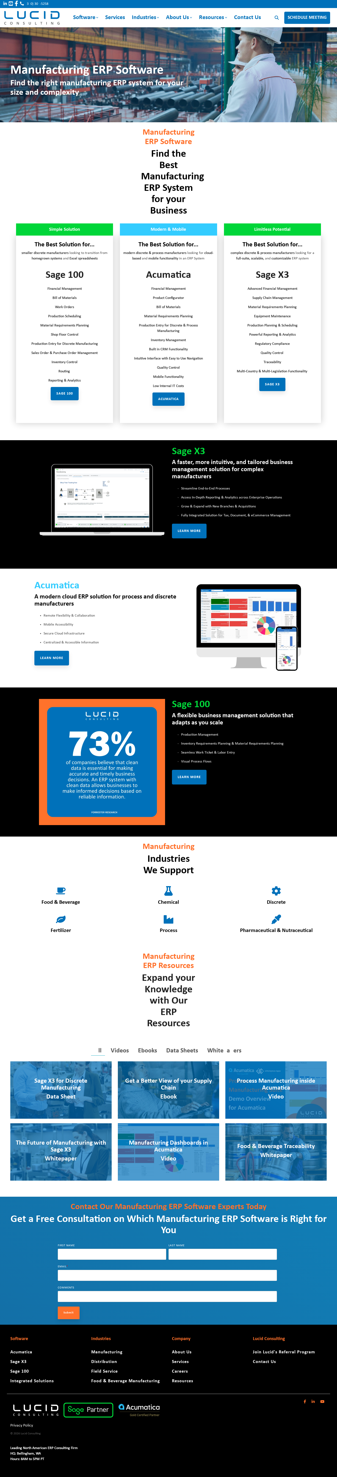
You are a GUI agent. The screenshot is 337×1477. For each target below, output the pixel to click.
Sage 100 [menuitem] (19, 1371)
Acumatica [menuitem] (21, 1352)
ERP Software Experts (206, 1207)
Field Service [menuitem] (104, 1371)
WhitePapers (224, 1051)
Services (115, 17)
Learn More (189, 531)
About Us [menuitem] (182, 1352)
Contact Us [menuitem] (264, 1362)
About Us (177, 17)
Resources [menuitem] (182, 1381)
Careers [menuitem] (180, 1371)
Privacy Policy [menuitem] (21, 1425)
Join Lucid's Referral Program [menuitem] (284, 1352)
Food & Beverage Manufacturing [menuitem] (125, 1381)
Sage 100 (64, 393)
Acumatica (56, 586)
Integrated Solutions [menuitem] (32, 1381)
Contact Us (247, 17)
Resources (211, 17)
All (98, 1051)
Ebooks (147, 1051)
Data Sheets (182, 1051)
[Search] (277, 18)
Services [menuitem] (180, 1362)
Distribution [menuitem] (104, 1362)
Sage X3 (272, 384)
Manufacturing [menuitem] (106, 1352)
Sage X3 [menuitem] (18, 1362)
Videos (120, 1051)
